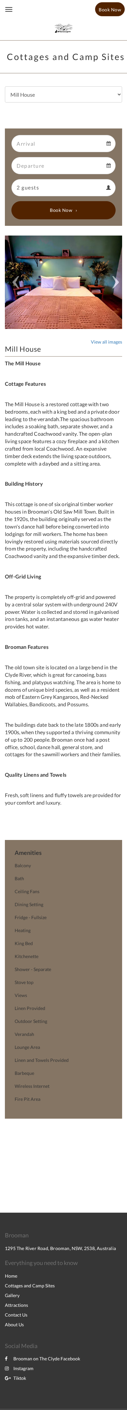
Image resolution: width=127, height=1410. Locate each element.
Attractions (16, 1305)
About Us (14, 1324)
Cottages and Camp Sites (30, 1285)
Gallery (12, 1295)
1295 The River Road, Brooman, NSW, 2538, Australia (60, 1248)
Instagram (23, 1368)
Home (11, 1276)
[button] (13, 282)
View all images (106, 342)
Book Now (61, 210)
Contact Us (16, 1315)
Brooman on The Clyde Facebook (46, 1358)
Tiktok (19, 1378)
